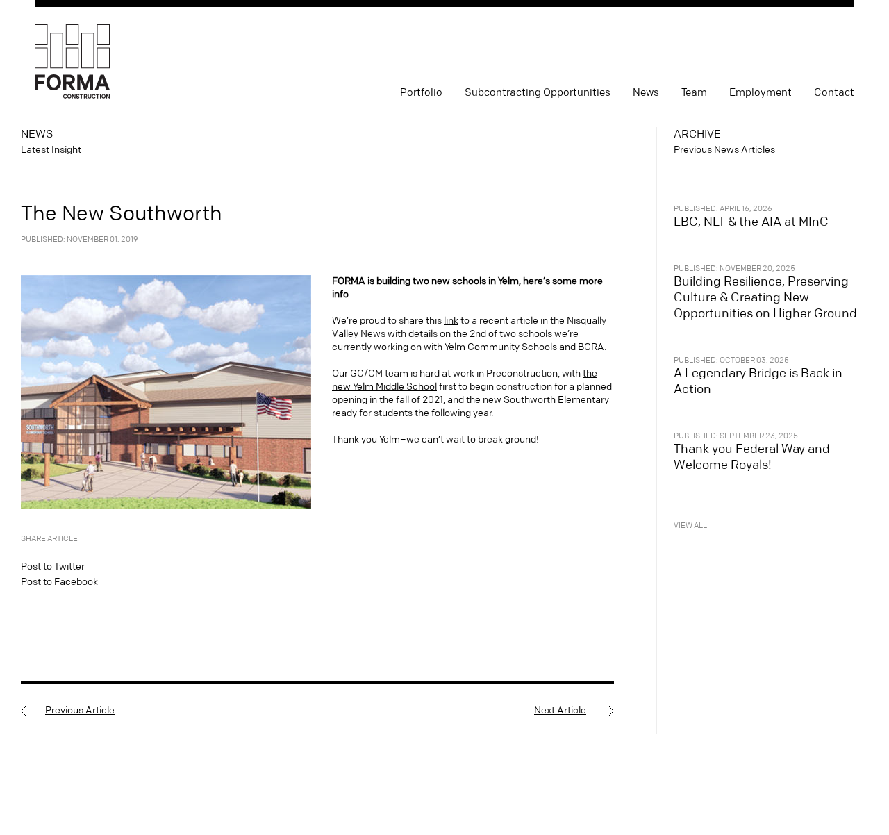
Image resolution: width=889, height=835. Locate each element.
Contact (834, 92)
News (646, 92)
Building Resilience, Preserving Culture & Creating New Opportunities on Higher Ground (765, 298)
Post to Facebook (59, 582)
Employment (760, 92)
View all (690, 526)
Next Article (560, 710)
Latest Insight (51, 150)
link (451, 321)
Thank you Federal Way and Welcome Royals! (752, 457)
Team (694, 92)
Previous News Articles (724, 150)
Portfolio (421, 92)
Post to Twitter (53, 567)
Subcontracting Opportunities (537, 92)
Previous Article (80, 710)
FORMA (72, 62)
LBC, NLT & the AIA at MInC (751, 222)
